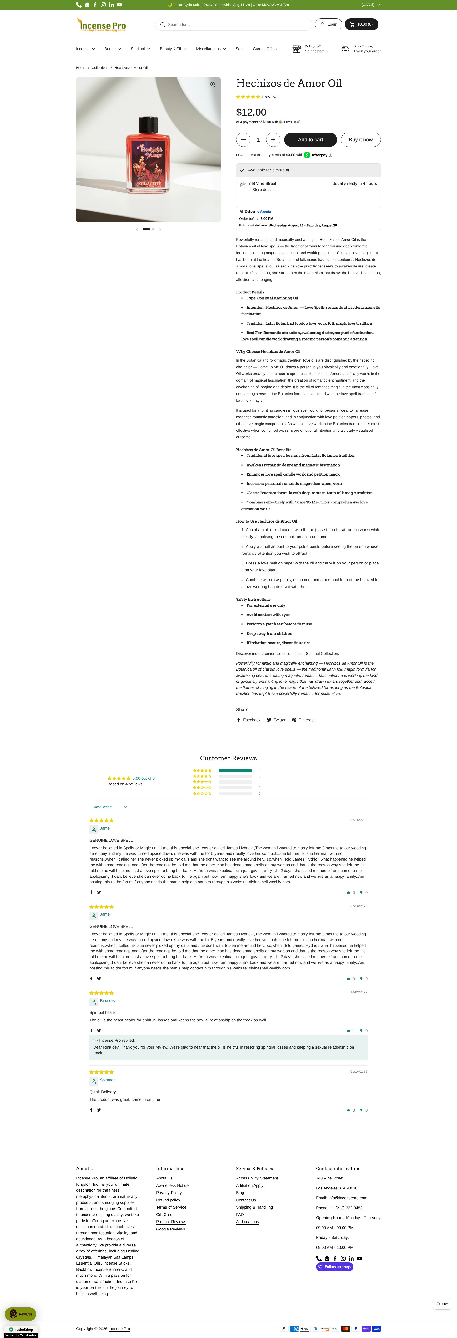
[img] (101, 820)
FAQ (240, 1214)
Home (80, 68)
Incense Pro (119, 1329)
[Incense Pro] (101, 24)
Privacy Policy (169, 1192)
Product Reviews (171, 1222)
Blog (240, 1192)
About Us (164, 1178)
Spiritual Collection (322, 653)
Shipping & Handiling (254, 1207)
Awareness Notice (172, 1185)
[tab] (261, 190)
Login (332, 24)
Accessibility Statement (257, 1178)
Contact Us (246, 1200)
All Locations (247, 1222)
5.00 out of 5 (144, 778)
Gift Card (164, 1214)
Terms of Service (171, 1207)
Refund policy (168, 1200)
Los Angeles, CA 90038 (336, 1188)
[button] (361, 24)
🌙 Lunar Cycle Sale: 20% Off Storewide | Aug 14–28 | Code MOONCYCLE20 (228, 5)
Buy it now (361, 140)
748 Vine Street (329, 1178)
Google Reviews (170, 1229)
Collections (100, 68)
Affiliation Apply (249, 1185)
